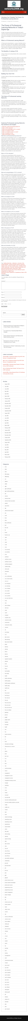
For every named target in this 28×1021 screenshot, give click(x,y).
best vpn (6, 527)
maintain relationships (5, 267)
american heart (7, 498)
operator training (8, 838)
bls (5, 530)
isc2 (5, 758)
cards (6, 542)
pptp (5, 875)
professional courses (9, 885)
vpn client (6, 967)
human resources (8, 734)
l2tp (5, 761)
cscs (6, 634)
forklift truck (7, 688)
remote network (8, 904)
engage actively (4, 265)
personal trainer (8, 865)
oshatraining (7, 860)
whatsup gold (7, 991)
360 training (7, 474)
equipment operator (8, 658)
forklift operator (7, 680)
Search (4, 312)
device (6, 651)
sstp (5, 938)
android (6, 503)
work (6, 1006)
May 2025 (6, 420)
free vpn (6, 700)
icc (5, 739)
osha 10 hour (7, 850)
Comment (3, 281)
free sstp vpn (7, 697)
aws (5, 513)
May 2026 (6, 391)
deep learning (7, 639)
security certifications (9, 916)
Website (2, 297)
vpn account (7, 965)
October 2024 (7, 437)
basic (6, 517)
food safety (7, 673)
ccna (6, 547)
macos (6, 770)
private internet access (9, 880)
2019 (6, 469)
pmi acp (6, 870)
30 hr (6, 471)
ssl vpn (6, 936)
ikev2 (6, 741)
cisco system (7, 593)
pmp (5, 872)
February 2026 (7, 398)
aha (5, 493)
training (6, 953)
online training (7, 833)
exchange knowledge (12, 265)
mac (5, 765)
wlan (5, 1004)
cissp (6, 600)
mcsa (6, 787)
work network (7, 1009)
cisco (6, 573)
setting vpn (7, 923)
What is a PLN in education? (7, 127)
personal (6, 863)
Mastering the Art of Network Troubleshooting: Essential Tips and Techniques (14, 346)
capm (6, 537)
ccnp (6, 554)
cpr (5, 629)
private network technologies (10, 882)
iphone (6, 751)
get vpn (6, 714)
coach (6, 612)
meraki (6, 792)
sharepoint (7, 926)
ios (5, 748)
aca (5, 479)
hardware (6, 722)
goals (17, 265)
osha (6, 846)
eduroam (6, 656)
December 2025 (8, 403)
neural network (7, 826)
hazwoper (6, 724)
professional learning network (6, 268)
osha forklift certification (9, 858)
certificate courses (8, 561)
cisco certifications (8, 576)
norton (6, 829)
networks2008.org (14, 8)
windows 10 (7, 999)
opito (6, 841)
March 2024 (7, 454)
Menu (3, 12)
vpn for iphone (7, 974)
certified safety (7, 566)
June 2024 (7, 447)
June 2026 (7, 388)
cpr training (7, 632)
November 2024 (8, 435)
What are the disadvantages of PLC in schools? (11, 129)
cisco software (7, 588)
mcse (6, 790)
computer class (8, 617)
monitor (6, 809)
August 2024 (7, 442)
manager (6, 782)
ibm (5, 736)
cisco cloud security (8, 578)
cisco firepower (7, 583)
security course (8, 919)
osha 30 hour (7, 855)
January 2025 (7, 430)
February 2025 (7, 427)
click (4, 368)
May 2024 (6, 449)
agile (6, 486)
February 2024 (7, 457)
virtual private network (9, 960)
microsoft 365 (7, 797)
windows (6, 996)
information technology (9, 744)
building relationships (8, 263)
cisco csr (6, 581)
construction (7, 622)
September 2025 (8, 410)
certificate (6, 556)
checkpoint (7, 571)
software (6, 931)
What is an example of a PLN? (8, 130)
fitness (6, 668)
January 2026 (7, 401)
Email (2, 294)
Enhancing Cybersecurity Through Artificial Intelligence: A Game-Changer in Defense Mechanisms (14, 326)
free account (7, 692)
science (6, 911)
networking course (8, 819)
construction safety (8, 624)
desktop (6, 649)
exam (6, 663)
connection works (8, 620)
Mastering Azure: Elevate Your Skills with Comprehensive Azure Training (11, 341)
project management (8, 892)
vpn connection (7, 970)
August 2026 (7, 384)
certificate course (8, 559)
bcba (6, 520)
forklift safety (7, 685)
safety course (7, 909)
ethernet (6, 661)
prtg (5, 897)
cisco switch (7, 590)
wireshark (6, 1001)
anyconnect (7, 505)
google (6, 717)
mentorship (12, 267)
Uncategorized (4, 21)
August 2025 (7, 413)
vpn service (7, 984)
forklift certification (8, 678)
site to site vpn (7, 928)
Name (2, 292)
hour (5, 729)
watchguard (7, 989)
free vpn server (7, 705)
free (5, 690)
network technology (8, 816)
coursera (6, 627)
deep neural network (8, 641)
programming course (8, 887)
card (5, 539)
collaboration (14, 263)
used (6, 957)
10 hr (6, 466)
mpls (6, 812)
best (5, 525)
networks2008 (5, 356)
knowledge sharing (22, 265)
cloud (6, 610)
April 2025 (7, 422)
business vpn (7, 534)
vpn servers (7, 982)
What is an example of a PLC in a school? (10, 131)
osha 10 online (7, 853)
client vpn (6, 607)
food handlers (7, 671)
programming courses (9, 889)
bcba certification (8, 522)
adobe (6, 483)
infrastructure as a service (10, 746)
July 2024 (6, 444)
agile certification (8, 488)
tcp (5, 945)
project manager (8, 894)
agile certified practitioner (9, 491)
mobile (6, 804)
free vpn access (8, 702)
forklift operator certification (10, 683)
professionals (15, 268)
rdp (5, 899)
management (7, 773)
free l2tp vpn (7, 695)
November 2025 (8, 405)
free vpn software (8, 709)
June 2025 (7, 418)
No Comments (15, 21)
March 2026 (7, 396)
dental (6, 644)
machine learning (8, 768)
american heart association (10, 500)
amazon (6, 496)
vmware (6, 962)
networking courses (8, 821)
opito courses (7, 843)
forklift (6, 675)
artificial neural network (9, 510)
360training (7, 476)
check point (7, 568)
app (5, 508)
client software (7, 605)
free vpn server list (8, 707)
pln (24, 267)
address (6, 481)
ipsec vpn (6, 756)
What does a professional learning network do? (11, 126)
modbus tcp (7, 807)
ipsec (6, 753)
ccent (6, 544)
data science (7, 637)
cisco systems (7, 595)
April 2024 (7, 452)
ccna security (7, 549)
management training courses (10, 780)
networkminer (7, 824)
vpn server (7, 979)
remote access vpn (8, 902)
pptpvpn (6, 877)
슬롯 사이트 (5, 360)
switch (6, 943)
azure (6, 515)
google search (7, 719)
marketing (6, 785)
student (6, 940)
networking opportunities (19, 267)
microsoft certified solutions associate (12, 802)
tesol (6, 950)
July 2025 (6, 415)
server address (7, 921)
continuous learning (12, 264)
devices (6, 654)
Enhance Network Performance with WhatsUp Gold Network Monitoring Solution (13, 336)
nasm (6, 814)
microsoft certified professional (10, 799)
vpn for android (7, 972)
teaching (6, 948)
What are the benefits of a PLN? (8, 134)
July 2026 (6, 386)
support (19, 268)
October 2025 (7, 408)
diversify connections (21, 264)
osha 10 (6, 848)
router (6, 906)
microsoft (6, 795)
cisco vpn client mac (9, 598)
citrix (6, 603)
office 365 (6, 831)
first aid (6, 666)
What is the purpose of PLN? (7, 133)
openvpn (6, 836)
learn (6, 763)
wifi (5, 994)
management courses (9, 778)
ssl (5, 933)
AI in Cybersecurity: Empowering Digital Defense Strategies (13, 331)
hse (5, 731)
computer (6, 615)
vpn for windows (8, 977)
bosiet (6, 532)
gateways (6, 712)
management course (8, 775)
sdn (5, 914)
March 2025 (7, 425)
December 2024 (8, 432)
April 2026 (7, 393)
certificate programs (8, 564)
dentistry (6, 646)
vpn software (7, 987)
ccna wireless (7, 551)
